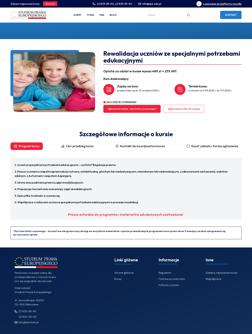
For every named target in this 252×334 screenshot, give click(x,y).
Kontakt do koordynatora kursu (142, 146)
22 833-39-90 (123, 3)
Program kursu (29, 146)
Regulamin (165, 273)
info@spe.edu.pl (151, 3)
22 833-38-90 (28, 311)
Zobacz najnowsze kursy (221, 273)
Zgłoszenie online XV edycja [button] (184, 108)
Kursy (77, 14)
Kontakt (231, 14)
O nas (90, 14)
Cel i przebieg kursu (80, 146)
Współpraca (213, 279)
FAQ (102, 14)
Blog (113, 14)
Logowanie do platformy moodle (222, 3)
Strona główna (124, 273)
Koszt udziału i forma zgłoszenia (214, 146)
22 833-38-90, (106, 3)
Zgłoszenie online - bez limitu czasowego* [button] (132, 108)
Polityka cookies (169, 285)
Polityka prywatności (172, 279)
